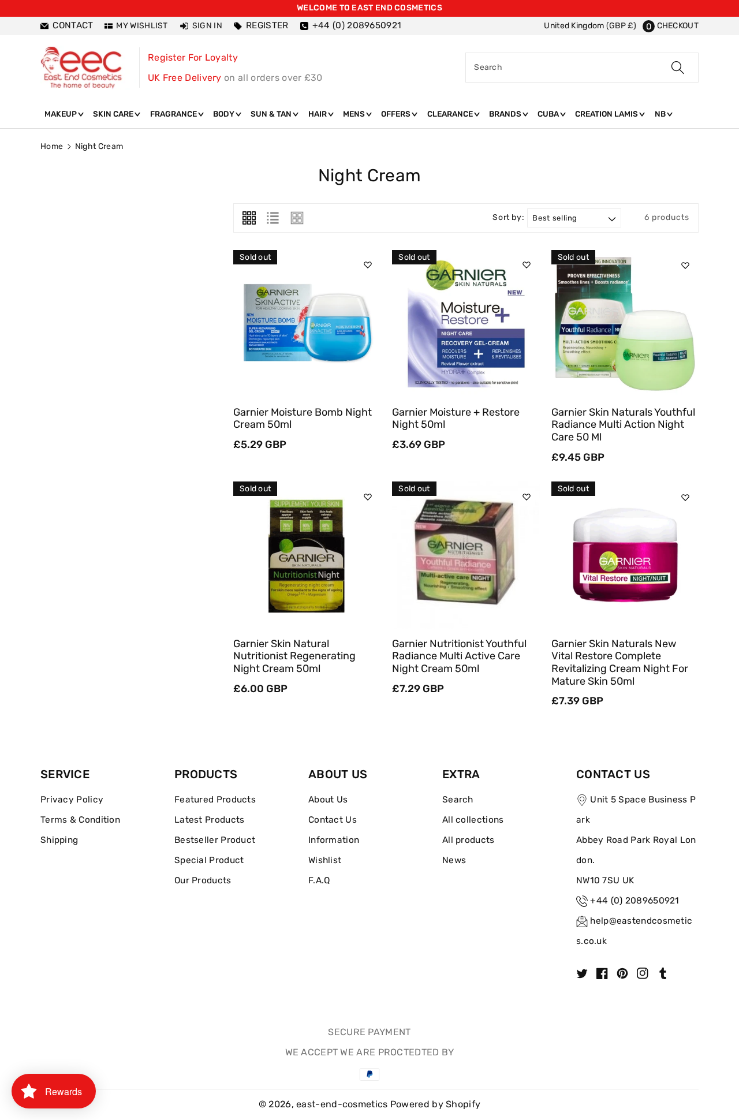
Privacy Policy (71, 799)
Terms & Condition (80, 820)
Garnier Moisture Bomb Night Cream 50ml (302, 418)
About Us (328, 799)
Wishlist (324, 860)
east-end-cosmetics (341, 1104)
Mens (355, 113)
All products (468, 840)
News (454, 860)
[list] (272, 218)
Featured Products (215, 799)
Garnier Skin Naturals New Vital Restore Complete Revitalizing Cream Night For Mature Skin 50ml (619, 662)
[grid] (249, 218)
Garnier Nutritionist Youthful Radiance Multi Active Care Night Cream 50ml (459, 656)
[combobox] (582, 67)
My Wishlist (141, 26)
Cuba (549, 113)
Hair (318, 113)
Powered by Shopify (435, 1104)
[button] (671, 26)
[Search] (678, 67)
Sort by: (508, 217)
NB (661, 113)
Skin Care (114, 113)
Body (224, 113)
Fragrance (174, 113)
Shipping (59, 840)
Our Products (203, 880)
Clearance (451, 113)
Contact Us (332, 820)
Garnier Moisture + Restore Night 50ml (456, 418)
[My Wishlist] (367, 265)
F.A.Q (319, 880)
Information (333, 840)
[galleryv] (297, 218)
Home (51, 146)
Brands (506, 113)
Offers (396, 113)
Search (457, 799)
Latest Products (209, 820)
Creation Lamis (607, 113)
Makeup (61, 113)
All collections (473, 820)
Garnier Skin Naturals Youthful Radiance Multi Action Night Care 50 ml (623, 424)
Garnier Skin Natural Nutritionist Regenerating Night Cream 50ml (294, 656)
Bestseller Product (214, 840)
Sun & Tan (272, 113)
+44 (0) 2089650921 (634, 900)
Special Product (209, 860)
